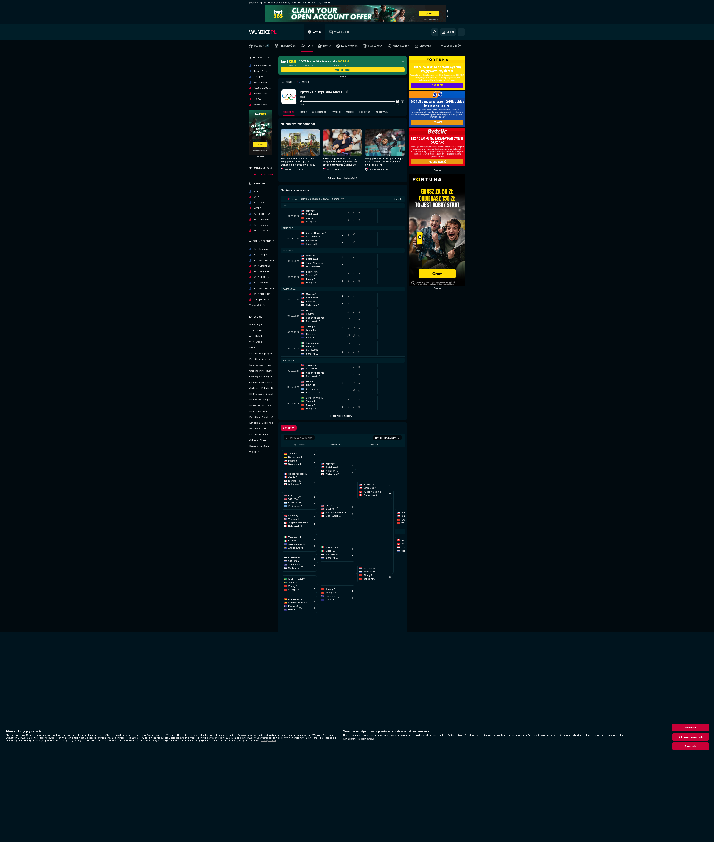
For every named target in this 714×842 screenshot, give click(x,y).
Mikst (305, 82)
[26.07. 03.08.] (352, 101)
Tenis (288, 82)
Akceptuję (690, 727)
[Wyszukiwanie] (434, 32)
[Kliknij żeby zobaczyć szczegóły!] (343, 216)
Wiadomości (319, 112)
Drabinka (364, 112)
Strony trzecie (268, 740)
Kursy (303, 112)
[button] (402, 101)
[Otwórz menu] (461, 32)
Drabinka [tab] (288, 428)
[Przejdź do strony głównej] (270, 32)
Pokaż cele (690, 746)
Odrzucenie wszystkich (691, 737)
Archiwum (382, 112)
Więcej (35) (255, 305)
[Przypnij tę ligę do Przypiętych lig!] (347, 92)
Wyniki (336, 112)
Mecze (350, 112)
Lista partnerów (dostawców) (358, 738)
